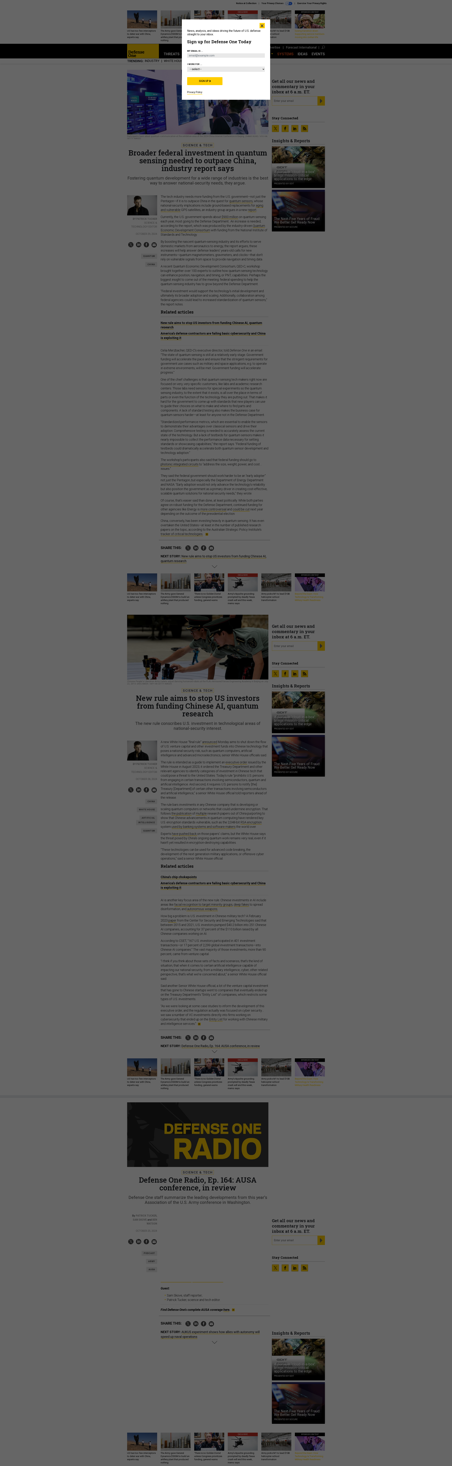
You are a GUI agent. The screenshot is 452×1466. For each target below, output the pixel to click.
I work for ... (194, 64)
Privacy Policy (194, 92)
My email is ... (195, 51)
